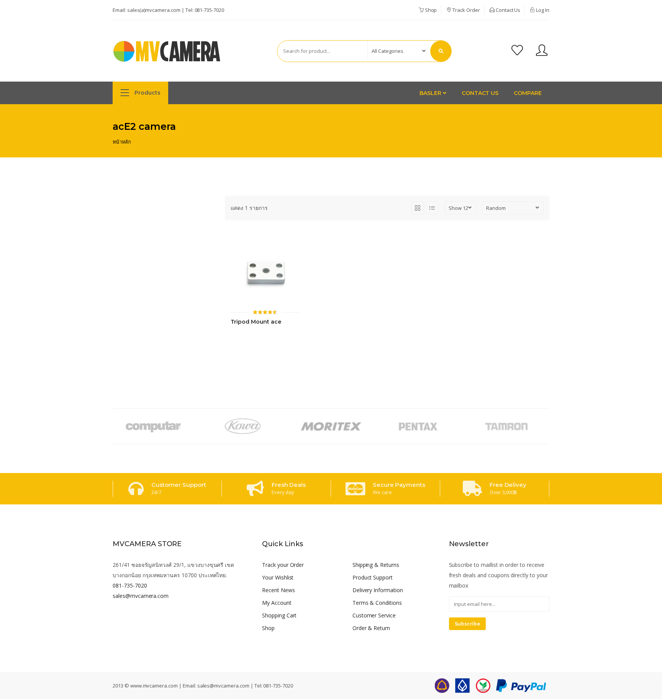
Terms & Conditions (377, 602)
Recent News (278, 590)
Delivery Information (377, 590)
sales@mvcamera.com (141, 595)
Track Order (465, 10)
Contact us (480, 93)
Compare (528, 93)
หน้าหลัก (122, 141)
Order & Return (371, 628)
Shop (430, 10)
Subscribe (467, 624)
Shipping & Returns (375, 564)
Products (147, 92)
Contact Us (508, 10)
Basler (431, 93)
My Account (277, 602)
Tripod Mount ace (256, 322)
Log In (542, 10)
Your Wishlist (277, 577)
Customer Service (374, 615)
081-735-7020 (209, 10)
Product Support (372, 577)
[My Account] (541, 51)
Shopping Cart (279, 615)
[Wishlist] (517, 51)
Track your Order (283, 564)
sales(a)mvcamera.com (153, 10)
